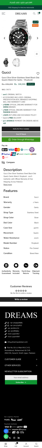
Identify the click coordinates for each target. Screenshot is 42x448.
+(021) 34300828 (13, 336)
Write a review (21, 299)
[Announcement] (21, 2)
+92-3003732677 (16, 325)
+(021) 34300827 (13, 334)
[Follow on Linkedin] (19, 437)
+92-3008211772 (13, 328)
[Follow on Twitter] (10, 437)
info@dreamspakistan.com (17, 342)
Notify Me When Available (21, 129)
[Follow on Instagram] (14, 437)
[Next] (37, 38)
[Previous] (5, 38)
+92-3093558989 (16, 323)
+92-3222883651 (13, 331)
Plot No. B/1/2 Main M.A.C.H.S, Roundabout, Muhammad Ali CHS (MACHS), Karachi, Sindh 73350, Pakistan (20, 350)
